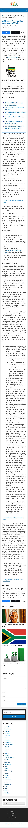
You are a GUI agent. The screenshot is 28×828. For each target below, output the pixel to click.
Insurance (7, 762)
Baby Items (7, 729)
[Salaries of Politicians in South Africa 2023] (14, 655)
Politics (11, 26)
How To (6, 760)
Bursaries (7, 733)
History (6, 755)
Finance (6, 749)
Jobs (5, 766)
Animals (6, 727)
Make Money (8, 771)
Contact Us (12, 813)
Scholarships (8, 784)
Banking (6, 731)
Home (3, 16)
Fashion (6, 746)
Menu (2, 10)
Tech (5, 788)
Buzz (5, 738)
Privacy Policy (12, 817)
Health (6, 753)
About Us (11, 811)
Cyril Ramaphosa (12, 57)
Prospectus (7, 779)
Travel (6, 790)
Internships (7, 764)
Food (5, 751)
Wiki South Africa (9, 824)
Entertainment (8, 744)
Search (14, 716)
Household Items (9, 757)
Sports (6, 786)
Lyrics (6, 768)
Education (7, 740)
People (6, 775)
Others (6, 773)
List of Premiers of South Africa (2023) (14, 645)
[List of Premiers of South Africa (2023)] (14, 636)
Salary (6, 782)
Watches (6, 793)
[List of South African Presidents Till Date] (14, 616)
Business (7, 735)
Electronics (7, 742)
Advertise (11, 815)
